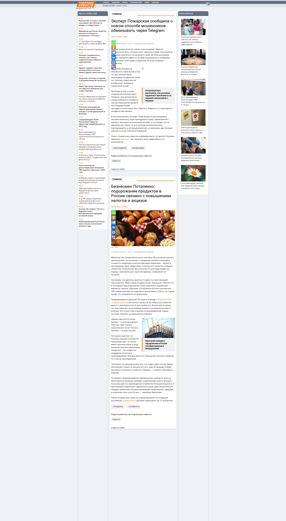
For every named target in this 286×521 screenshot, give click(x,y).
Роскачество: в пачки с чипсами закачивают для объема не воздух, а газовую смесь (92, 23)
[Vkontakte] (113, 57)
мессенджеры (120, 148)
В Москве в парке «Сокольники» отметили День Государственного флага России (93, 157)
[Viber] (113, 67)
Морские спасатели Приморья (91, 49)
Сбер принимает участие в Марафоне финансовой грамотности (90, 190)
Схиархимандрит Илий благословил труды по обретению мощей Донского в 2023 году (92, 122)
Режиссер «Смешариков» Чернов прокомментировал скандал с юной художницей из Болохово (92, 110)
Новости (116, 161)
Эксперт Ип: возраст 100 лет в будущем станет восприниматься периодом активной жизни (91, 212)
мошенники (138, 148)
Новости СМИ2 (118, 169)
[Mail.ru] (113, 62)
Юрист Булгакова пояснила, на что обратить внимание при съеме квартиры (92, 88)
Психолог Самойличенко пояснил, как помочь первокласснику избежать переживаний (90, 58)
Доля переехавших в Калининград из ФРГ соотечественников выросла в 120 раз (91, 135)
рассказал (125, 139)
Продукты (118, 406)
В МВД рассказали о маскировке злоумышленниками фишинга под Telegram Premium (92, 180)
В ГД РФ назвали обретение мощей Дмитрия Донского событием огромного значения (91, 200)
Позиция (155, 2)
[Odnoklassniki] (113, 47)
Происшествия (136, 2)
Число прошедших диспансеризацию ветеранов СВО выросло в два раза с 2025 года (92, 168)
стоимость (134, 406)
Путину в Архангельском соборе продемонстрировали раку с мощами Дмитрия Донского (92, 147)
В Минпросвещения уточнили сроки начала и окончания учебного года (91, 223)
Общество (116, 2)
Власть (125, 2)
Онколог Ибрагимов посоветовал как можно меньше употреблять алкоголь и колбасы (92, 99)
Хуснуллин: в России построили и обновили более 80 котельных (92, 79)
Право (147, 2)
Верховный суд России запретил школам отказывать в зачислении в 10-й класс (92, 33)
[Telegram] (113, 52)
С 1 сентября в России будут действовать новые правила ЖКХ (92, 42)
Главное (106, 2)
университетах (129, 400)
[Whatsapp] (113, 42)
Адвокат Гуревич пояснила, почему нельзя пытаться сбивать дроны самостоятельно (92, 70)
